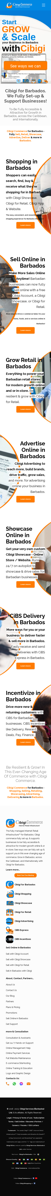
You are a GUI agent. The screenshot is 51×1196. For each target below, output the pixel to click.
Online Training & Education (19, 1068)
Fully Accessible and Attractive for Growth (30, 1134)
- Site (28, 1154)
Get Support (12, 1024)
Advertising (32, 794)
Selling (26, 790)
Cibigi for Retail (22, 912)
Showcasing (18, 794)
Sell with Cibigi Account (17, 954)
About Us (10, 984)
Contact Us (11, 990)
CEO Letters (34, 1125)
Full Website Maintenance (18, 1058)
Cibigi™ (26, 1130)
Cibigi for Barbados (24, 884)
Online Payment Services (18, 1053)
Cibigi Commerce (25, 131)
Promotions (11, 1013)
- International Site (27, 1168)
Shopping (15, 790)
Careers (15, 1125)
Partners (10, 1001)
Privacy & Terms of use (22, 1118)
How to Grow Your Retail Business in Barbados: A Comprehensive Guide (26, 74)
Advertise (15, 137)
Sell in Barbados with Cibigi (19, 971)
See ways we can (25, 66)
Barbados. (25, 140)
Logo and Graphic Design (18, 1073)
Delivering (13, 797)
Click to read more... (14, 76)
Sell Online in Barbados (17, 1018)
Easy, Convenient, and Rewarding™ (21, 1138)
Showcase (35, 134)
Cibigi (32, 48)
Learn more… (13, 870)
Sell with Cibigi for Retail (17, 965)
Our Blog (10, 996)
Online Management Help (18, 1048)
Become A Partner (33, 1122)
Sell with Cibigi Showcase (18, 959)
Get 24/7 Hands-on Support (19, 1043)
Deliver (26, 137)
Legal (9, 1118)
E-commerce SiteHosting (18, 1063)
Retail (24, 134)
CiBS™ (31, 1130)
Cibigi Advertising (23, 921)
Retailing (36, 790)
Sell (17, 134)
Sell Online (19, 1122)
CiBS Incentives (22, 939)
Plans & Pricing (13, 1007)
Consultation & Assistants (18, 1038)
